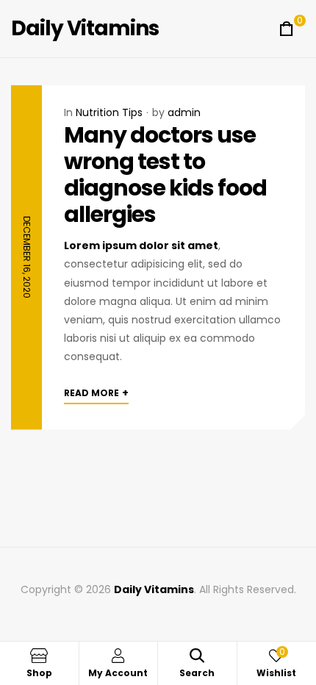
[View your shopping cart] (286, 28)
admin (184, 112)
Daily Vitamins (85, 28)
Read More (96, 392)
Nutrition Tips (109, 112)
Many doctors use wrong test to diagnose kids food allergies (165, 174)
